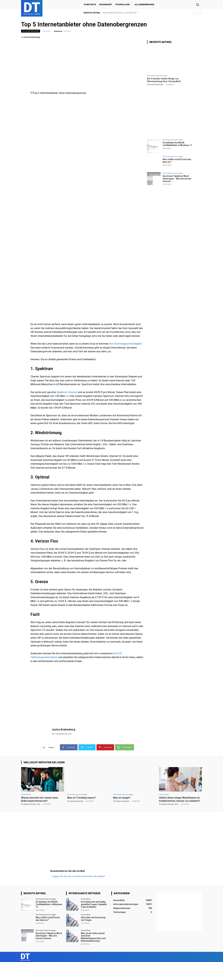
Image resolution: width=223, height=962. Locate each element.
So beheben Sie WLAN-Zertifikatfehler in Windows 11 (177, 143)
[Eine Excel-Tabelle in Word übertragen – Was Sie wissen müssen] (154, 179)
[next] (200, 13)
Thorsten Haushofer (155, 84)
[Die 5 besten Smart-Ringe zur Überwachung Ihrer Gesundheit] (170, 60)
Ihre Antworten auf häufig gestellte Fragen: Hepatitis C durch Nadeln (94, 904)
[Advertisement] (87, 59)
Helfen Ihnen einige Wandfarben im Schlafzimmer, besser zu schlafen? (179, 799)
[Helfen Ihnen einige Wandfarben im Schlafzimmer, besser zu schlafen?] (180, 779)
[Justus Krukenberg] (41, 731)
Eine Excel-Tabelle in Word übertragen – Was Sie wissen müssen (131, 13)
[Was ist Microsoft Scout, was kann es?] (154, 162)
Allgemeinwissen (30, 31)
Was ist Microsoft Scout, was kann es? (48, 918)
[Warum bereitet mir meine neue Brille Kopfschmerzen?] (42, 779)
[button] (197, 4)
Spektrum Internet (67, 392)
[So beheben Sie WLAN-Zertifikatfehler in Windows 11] (154, 146)
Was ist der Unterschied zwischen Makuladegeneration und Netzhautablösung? (93, 937)
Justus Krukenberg (32, 37)
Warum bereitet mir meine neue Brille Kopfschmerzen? (39, 799)
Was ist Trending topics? (81, 797)
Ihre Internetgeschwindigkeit (125, 343)
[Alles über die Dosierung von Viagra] (72, 920)
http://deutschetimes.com (62, 734)
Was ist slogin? (121, 797)
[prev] (195, 13)
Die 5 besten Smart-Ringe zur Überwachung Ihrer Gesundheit (164, 80)
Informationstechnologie (157, 75)
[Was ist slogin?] (134, 779)
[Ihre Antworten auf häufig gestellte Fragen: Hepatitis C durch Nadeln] (72, 904)
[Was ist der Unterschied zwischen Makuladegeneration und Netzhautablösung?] (72, 935)
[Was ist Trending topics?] (88, 779)
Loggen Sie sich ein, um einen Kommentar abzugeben (78, 876)
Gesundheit (26, 794)
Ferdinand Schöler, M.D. (31, 804)
